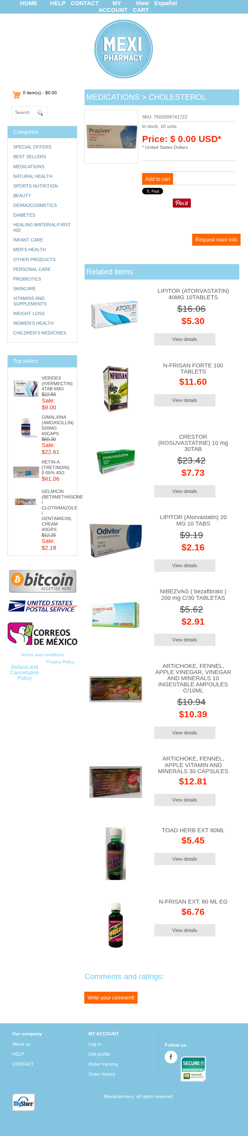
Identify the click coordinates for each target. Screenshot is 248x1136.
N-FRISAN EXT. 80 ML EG (193, 901)
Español (165, 3)
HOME (28, 3)
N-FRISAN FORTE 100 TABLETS (193, 368)
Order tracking (103, 1064)
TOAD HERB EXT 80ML (193, 830)
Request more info (216, 239)
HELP (58, 3)
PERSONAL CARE (32, 269)
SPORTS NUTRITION (35, 186)
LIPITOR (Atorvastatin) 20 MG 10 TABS (193, 520)
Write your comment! (111, 997)
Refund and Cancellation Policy (24, 672)
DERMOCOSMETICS (35, 205)
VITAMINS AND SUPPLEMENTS (29, 301)
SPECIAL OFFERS (32, 146)
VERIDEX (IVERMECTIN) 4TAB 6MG (57, 383)
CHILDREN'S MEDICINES (39, 332)
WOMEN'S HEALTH (33, 323)
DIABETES (24, 215)
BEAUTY (22, 195)
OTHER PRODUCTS (34, 259)
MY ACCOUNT (113, 6)
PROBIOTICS (27, 278)
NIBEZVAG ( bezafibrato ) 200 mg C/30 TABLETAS (193, 594)
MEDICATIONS (28, 166)
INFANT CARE (28, 239)
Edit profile (99, 1054)
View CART (141, 6)
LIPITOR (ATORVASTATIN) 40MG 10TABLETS (193, 294)
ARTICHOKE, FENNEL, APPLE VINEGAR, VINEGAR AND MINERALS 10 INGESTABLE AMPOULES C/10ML (193, 678)
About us (21, 1044)
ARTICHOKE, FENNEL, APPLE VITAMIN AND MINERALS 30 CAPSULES (193, 764)
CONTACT (85, 3)
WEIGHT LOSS (29, 313)
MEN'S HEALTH (29, 249)
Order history (101, 1074)
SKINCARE (24, 288)
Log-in (94, 1044)
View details (184, 339)
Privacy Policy (60, 661)
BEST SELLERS (29, 156)
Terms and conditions (42, 654)
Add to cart (157, 179)
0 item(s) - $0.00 (40, 92)
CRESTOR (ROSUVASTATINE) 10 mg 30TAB (193, 443)
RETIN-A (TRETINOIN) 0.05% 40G (55, 467)
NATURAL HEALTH (32, 176)
